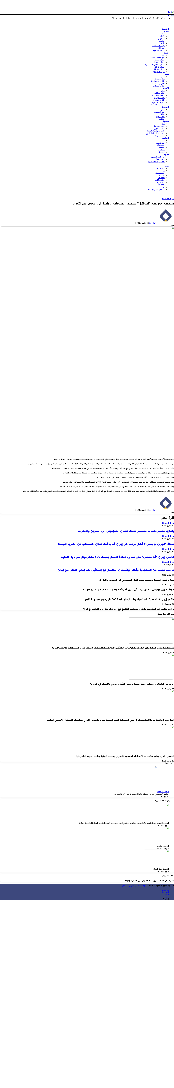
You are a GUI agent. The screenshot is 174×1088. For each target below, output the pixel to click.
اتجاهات (161, 36)
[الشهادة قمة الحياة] (156, 866)
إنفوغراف (160, 142)
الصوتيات (161, 145)
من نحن (165, 889)
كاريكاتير (161, 152)
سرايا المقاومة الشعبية (155, 64)
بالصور (162, 43)
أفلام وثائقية (159, 93)
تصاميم (161, 150)
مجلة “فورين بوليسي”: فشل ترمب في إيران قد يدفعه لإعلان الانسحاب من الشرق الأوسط (116, 544)
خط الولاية (160, 116)
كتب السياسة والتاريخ (155, 133)
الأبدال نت (153, 223)
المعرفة (165, 107)
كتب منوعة (160, 135)
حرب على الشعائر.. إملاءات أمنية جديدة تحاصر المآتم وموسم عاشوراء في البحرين (132, 683)
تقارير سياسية (158, 83)
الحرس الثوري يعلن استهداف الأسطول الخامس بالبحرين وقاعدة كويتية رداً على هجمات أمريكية (125, 756)
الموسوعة (160, 159)
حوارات (161, 48)
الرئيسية (165, 29)
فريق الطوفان (159, 71)
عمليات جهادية (158, 102)
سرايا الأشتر (159, 60)
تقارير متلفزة (159, 100)
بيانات (166, 52)
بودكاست (161, 147)
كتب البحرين (159, 128)
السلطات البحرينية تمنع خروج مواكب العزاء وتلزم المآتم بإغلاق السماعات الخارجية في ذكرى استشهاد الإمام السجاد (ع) (113, 647)
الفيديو (166, 88)
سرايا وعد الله (159, 69)
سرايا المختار (159, 62)
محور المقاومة (158, 50)
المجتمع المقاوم (158, 157)
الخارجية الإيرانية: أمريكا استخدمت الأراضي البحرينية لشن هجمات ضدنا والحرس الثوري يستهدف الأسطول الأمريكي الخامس (110, 719)
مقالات (162, 119)
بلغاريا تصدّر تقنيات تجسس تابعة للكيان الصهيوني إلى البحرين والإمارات (126, 531)
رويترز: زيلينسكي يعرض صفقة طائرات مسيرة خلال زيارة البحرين (141, 794)
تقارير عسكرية (158, 86)
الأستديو (165, 138)
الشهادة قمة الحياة (161, 869)
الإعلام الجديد (159, 97)
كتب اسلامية (159, 126)
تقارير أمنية (160, 79)
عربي (167, 897)
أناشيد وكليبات (158, 95)
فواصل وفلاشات (158, 105)
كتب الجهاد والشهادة (156, 131)
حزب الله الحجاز (158, 57)
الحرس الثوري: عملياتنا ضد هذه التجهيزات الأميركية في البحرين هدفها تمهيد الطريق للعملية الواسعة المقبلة (124, 823)
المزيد (166, 154)
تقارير (166, 74)
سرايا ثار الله (159, 67)
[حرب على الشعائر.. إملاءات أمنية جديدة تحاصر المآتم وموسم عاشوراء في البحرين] (151, 679)
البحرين (161, 38)
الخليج (162, 41)
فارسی (166, 894)
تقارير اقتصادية (158, 81)
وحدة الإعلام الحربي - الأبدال (133, 885)
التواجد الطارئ (163, 846)
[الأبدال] (170, 12)
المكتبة (166, 121)
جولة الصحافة (158, 45)
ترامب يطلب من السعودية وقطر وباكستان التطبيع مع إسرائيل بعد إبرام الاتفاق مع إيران (116, 569)
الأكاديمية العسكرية (156, 161)
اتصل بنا (165, 892)
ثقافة (162, 114)
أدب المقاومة (159, 112)
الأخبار (166, 31)
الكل (163, 34)
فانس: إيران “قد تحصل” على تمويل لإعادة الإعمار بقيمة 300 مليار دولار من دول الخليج (117, 557)
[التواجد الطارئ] (156, 843)
